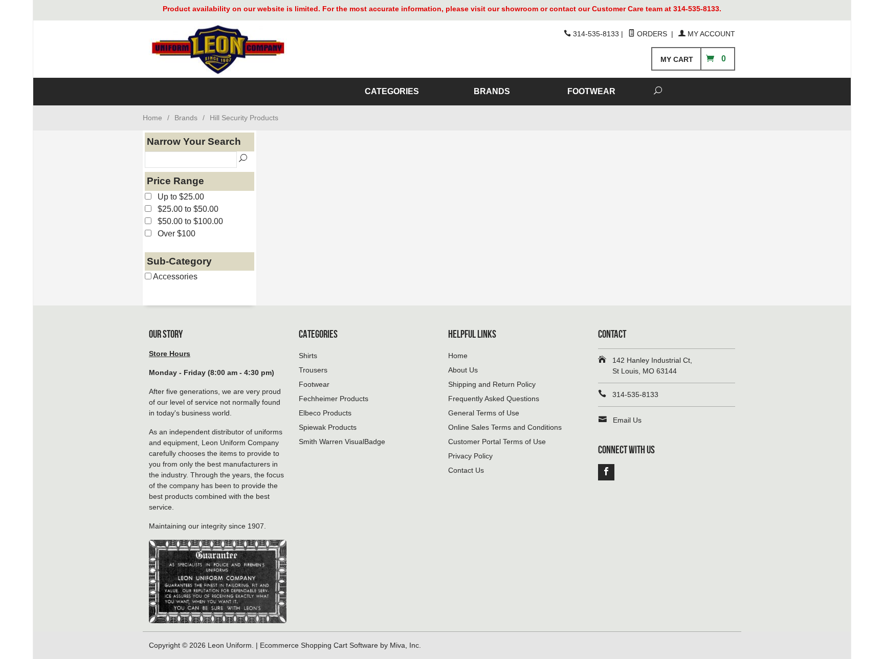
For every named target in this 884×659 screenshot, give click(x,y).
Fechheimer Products (333, 398)
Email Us (627, 420)
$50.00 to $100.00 (187, 221)
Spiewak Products (328, 427)
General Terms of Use (483, 413)
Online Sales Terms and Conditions (505, 427)
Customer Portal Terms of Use (497, 441)
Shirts (308, 356)
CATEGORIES (392, 91)
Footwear (314, 384)
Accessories (174, 276)
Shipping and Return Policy (492, 384)
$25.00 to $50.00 (184, 209)
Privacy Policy (470, 456)
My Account (710, 34)
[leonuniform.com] (242, 49)
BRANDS (492, 91)
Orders (652, 34)
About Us (463, 370)
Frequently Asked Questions (493, 398)
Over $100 (173, 233)
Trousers (313, 370)
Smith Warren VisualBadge (342, 441)
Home (152, 118)
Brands (185, 118)
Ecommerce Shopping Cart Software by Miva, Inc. (340, 645)
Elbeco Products (325, 413)
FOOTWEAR (591, 91)
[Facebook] (606, 472)
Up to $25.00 (177, 196)
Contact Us (466, 470)
